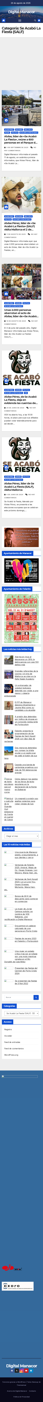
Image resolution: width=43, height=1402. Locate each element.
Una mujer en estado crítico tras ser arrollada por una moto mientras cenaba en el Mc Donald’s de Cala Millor (20, 956)
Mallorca (28, 129)
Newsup (35, 1382)
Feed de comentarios (14, 1048)
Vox (26, 393)
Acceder (8, 1036)
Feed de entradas (12, 1042)
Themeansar (21, 1385)
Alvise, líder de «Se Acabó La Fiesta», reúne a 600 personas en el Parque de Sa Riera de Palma (20, 141)
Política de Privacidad (21, 1397)
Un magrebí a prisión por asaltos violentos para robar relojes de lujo (26, 801)
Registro (8, 1029)
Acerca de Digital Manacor (17, 1391)
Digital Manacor (21, 12)
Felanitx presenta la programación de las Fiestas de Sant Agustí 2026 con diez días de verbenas (19, 736)
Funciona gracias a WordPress (14, 1382)
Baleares (19, 129)
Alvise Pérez (9, 129)
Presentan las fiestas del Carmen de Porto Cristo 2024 (26, 971)
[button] (35, 20)
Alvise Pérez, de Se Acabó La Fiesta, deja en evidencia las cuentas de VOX (20, 401)
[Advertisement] (21, 60)
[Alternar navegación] (19, 20)
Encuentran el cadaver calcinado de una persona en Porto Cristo (26, 928)
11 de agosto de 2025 (16, 234)
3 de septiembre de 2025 (17, 147)
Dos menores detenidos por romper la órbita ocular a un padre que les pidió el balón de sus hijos (20, 753)
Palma (7, 132)
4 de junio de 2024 (15, 494)
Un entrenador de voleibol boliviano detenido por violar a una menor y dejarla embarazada (21, 690)
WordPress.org (11, 1055)
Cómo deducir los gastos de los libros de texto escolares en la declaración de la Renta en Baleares (26, 784)
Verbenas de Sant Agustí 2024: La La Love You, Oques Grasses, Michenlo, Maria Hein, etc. (21, 884)
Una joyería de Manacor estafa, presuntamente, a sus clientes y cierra (26, 855)
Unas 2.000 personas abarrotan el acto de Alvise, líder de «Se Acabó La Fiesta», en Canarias (20, 314)
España (18, 303)
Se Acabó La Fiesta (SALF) (29, 132)
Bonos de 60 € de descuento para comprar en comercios (26, 899)
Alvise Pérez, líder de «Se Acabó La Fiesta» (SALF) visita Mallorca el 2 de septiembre (19, 228)
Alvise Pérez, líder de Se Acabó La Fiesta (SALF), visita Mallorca (19, 486)
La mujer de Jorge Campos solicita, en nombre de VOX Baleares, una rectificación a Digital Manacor (18, 914)
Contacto (32, 1391)
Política (15, 132)
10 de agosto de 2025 (16, 321)
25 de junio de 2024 (15, 408)
